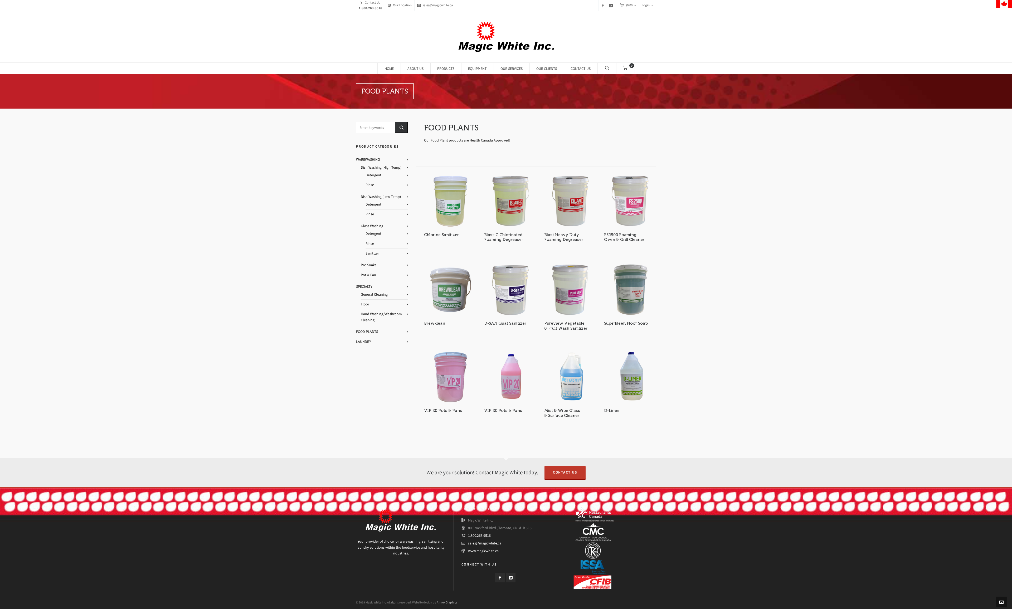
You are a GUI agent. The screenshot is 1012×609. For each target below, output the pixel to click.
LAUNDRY (363, 341)
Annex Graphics (447, 602)
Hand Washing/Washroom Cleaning (381, 316)
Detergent (373, 175)
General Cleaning (374, 294)
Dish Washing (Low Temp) (381, 196)
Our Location (402, 5)
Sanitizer (372, 253)
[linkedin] (611, 5)
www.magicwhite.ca (483, 550)
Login (646, 5)
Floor (365, 304)
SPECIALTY (364, 286)
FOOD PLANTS (367, 331)
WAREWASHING (368, 159)
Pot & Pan (368, 274)
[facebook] (603, 5)
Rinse (370, 184)
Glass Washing (372, 225)
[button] (401, 127)
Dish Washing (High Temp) (381, 167)
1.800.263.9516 (479, 535)
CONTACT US (565, 472)
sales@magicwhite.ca (437, 5)
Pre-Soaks (368, 264)
